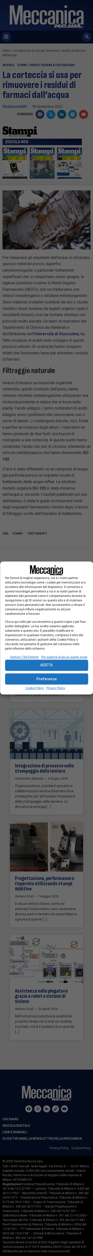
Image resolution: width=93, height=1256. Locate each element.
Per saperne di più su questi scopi (64, 657)
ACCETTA (46, 665)
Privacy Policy (55, 688)
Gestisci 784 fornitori (24, 657)
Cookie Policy (35, 688)
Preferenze (46, 679)
